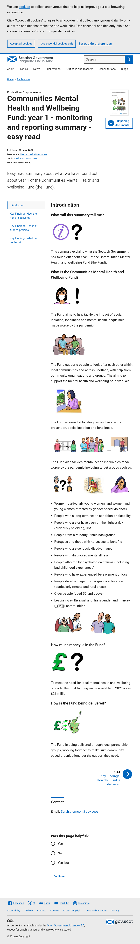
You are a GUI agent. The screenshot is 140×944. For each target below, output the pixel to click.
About (10, 69)
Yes (60, 844)
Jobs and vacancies (96, 910)
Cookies (54, 910)
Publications (52, 69)
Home (10, 79)
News (36, 69)
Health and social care (25, 158)
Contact (41, 910)
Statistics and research (79, 69)
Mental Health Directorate (33, 154)
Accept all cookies (21, 43)
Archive (29, 910)
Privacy (115, 910)
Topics (24, 69)
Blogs (124, 69)
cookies (24, 7)
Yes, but (63, 863)
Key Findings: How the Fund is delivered (23, 215)
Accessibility (13, 910)
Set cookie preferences (95, 44)
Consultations (107, 69)
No (60, 853)
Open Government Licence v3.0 (65, 925)
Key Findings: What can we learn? (24, 240)
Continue (59, 876)
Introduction (17, 205)
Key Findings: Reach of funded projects (24, 228)
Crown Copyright (72, 910)
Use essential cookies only (56, 43)
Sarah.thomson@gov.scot (79, 812)
